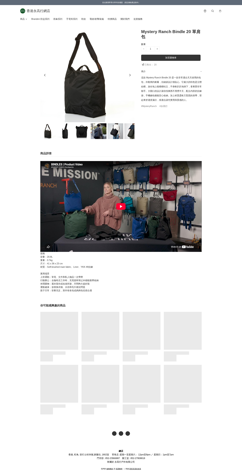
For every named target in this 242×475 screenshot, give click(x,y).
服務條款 (109, 469)
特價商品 (112, 19)
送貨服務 (137, 19)
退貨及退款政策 (135, 469)
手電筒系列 (71, 19)
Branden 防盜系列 (40, 19)
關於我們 (125, 19)
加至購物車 (170, 57)
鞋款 (83, 19)
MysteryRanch (149, 106)
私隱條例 (119, 469)
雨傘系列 (57, 19)
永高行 (164, 106)
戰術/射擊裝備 (97, 19)
